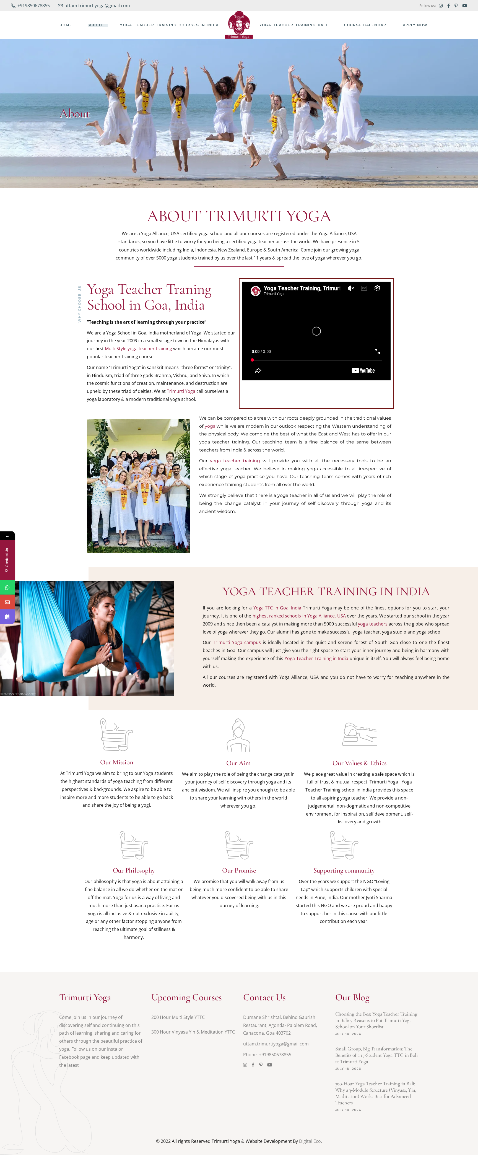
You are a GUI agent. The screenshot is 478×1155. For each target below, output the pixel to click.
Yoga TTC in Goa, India (277, 608)
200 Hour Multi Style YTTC (178, 1017)
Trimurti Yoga (181, 391)
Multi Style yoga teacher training (138, 349)
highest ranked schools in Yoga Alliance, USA (299, 616)
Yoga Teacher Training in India (316, 658)
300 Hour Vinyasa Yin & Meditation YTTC (193, 1032)
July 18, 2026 (348, 1034)
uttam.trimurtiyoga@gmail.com (276, 1044)
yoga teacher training (235, 460)
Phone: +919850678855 (267, 1055)
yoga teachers (372, 624)
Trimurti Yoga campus (237, 642)
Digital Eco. (310, 1141)
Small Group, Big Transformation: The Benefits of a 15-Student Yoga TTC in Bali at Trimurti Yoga (376, 1055)
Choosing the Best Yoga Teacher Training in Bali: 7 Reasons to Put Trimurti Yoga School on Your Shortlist (376, 1020)
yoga (210, 426)
